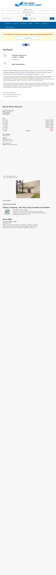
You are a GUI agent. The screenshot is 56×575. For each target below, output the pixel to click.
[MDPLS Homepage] (28, 4)
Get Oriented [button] (23, 23)
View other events (28, 38)
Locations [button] (15, 23)
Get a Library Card (28, 12)
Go (25, 18)
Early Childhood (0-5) (11, 92)
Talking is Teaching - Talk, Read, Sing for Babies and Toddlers (26, 207)
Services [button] (37, 23)
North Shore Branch (18, 64)
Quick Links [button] (8, 23)
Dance (11, 96)
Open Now (28, 15)
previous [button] (5, 130)
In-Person (18, 94)
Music (16, 94)
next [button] (51, 130)
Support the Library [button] (9, 27)
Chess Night (7, 219)
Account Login (28, 9)
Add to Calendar (15, 59)
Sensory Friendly (11, 94)
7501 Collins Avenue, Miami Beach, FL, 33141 (11, 176)
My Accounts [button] (44, 23)
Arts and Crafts (14, 96)
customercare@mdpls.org (8, 110)
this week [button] (28, 130)
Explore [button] (30, 23)
